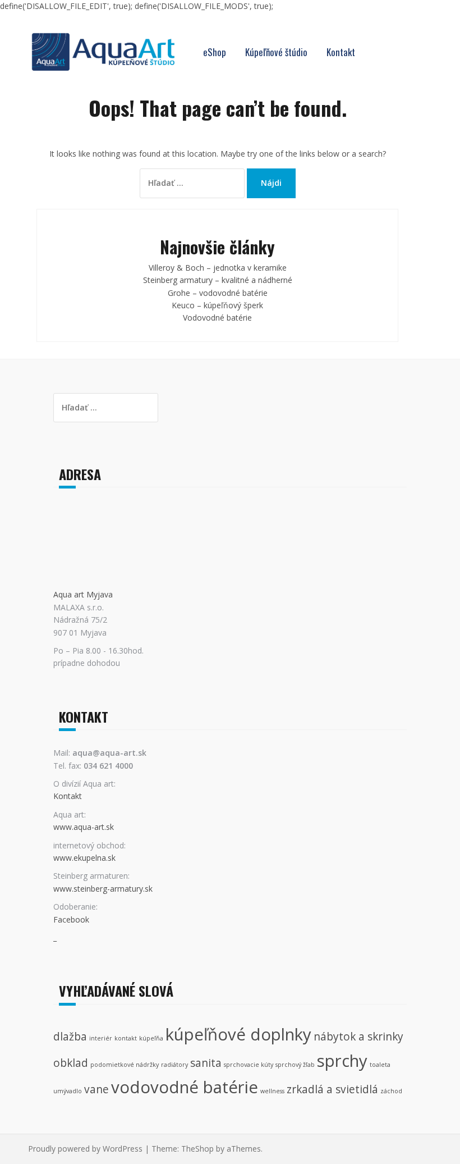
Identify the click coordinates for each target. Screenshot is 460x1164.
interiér (100, 1038)
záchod (391, 1091)
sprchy (342, 1060)
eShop (214, 52)
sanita (206, 1063)
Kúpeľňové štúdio (276, 52)
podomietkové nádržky (124, 1065)
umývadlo (67, 1091)
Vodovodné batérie (217, 317)
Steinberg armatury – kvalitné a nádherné (217, 280)
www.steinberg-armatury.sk (103, 888)
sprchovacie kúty (248, 1065)
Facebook (71, 919)
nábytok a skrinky (358, 1036)
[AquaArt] (103, 50)
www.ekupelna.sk (84, 857)
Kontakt (340, 52)
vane (96, 1089)
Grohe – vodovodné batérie (218, 292)
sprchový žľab (295, 1065)
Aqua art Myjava (83, 594)
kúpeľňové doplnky (238, 1034)
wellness (272, 1091)
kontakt (125, 1038)
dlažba (70, 1036)
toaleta (380, 1065)
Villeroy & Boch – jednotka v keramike (218, 267)
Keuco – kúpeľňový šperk (217, 305)
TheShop (197, 1148)
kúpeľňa (151, 1038)
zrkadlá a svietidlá (332, 1089)
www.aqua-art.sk (83, 826)
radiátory (174, 1065)
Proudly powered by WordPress (85, 1148)
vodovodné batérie (184, 1087)
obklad (70, 1063)
